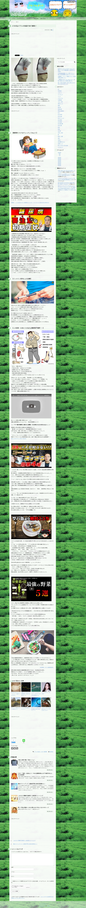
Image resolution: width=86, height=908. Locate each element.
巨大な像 (60, 116)
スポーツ (60, 92)
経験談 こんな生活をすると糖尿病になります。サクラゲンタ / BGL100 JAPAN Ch (30, 202)
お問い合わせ (43, 18)
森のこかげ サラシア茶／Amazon (18, 438)
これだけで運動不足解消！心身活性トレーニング (30, 795)
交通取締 (60, 100)
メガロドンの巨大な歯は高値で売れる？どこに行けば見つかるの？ (45, 709)
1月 (59, 155)
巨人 (59, 112)
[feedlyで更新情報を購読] (71, 2)
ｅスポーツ (60, 147)
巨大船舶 (60, 121)
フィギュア (60, 94)
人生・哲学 (60, 101)
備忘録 (59, 107)
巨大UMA (60, 114)
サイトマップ (29, 18)
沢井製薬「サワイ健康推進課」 (47, 667)
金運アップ (60, 143)
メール (13, 871)
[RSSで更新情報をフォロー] (73, 2)
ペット (59, 96)
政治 (59, 127)
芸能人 (59, 140)
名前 (12, 867)
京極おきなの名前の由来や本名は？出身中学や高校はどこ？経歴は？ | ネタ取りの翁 (67, 188)
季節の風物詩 (61, 110)
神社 (59, 138)
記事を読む (50, 769)
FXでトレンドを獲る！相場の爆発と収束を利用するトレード (36, 709)
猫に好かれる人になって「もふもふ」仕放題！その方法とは (15, 694)
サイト (12, 876)
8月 (59, 153)
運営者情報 (36, 18)
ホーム (13, 18)
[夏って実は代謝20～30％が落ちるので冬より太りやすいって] (14, 810)
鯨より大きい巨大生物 (63, 145)
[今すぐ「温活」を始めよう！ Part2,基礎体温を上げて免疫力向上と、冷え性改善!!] (14, 776)
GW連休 (60, 90)
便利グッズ (60, 103)
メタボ (42, 751)
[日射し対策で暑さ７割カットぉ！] (14, 762)
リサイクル (60, 98)
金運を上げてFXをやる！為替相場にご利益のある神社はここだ (26, 694)
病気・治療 (60, 136)
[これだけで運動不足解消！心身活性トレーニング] (14, 798)
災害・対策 (60, 132)
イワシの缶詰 (37, 751)
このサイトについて (21, 18)
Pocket (21, 55)
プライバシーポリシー (43, 903)
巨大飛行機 (60, 123)
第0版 (48, 905)
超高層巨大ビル (61, 141)
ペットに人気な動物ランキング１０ (25, 708)
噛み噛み (51, 751)
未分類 (59, 130)
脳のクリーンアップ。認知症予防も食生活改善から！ (31, 783)
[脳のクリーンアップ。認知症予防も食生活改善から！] (14, 786)
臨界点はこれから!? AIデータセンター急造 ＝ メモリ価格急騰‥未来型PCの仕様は (66, 70)
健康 (52, 29)
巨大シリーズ (61, 118)
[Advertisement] (32, 43)
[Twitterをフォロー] (69, 2)
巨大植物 (60, 120)
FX (58, 89)
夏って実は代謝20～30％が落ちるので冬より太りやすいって (33, 807)
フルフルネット (42, 905)
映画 (59, 129)
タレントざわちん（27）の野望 (45, 693)
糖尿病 (45, 751)
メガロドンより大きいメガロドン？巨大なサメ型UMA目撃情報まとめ (35, 694)
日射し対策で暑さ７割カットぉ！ (26, 760)
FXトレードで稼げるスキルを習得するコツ (15, 708)
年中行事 (60, 125)
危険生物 (60, 109)
